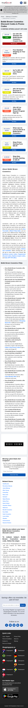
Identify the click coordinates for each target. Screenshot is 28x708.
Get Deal (14, 63)
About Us (16, 638)
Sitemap (16, 641)
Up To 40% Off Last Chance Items (18, 72)
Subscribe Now (14, 474)
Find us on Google (6, 643)
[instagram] (21, 625)
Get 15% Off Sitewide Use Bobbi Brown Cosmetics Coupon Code (17, 37)
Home (2, 16)
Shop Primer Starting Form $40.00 (18, 144)
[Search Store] (21, 2)
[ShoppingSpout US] (6, 2)
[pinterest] (17, 625)
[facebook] (10, 625)
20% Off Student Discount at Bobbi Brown (18, 90)
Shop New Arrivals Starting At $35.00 (19, 158)
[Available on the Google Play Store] (10, 696)
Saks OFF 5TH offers (11, 257)
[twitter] (6, 625)
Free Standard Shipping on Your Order (19, 51)
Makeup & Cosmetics (11, 16)
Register (23, 605)
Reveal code (14, 43)
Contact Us (5, 641)
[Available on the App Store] (10, 689)
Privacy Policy (17, 636)
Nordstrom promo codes (9, 254)
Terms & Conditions (7, 638)
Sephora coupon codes (18, 256)
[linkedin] (14, 625)
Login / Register (6, 636)
